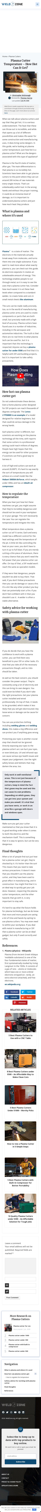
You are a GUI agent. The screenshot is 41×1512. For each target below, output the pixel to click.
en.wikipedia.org (12, 984)
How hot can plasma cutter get (16, 1374)
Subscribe (20, 1462)
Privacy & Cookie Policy (11, 1482)
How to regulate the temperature (17, 1377)
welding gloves (18, 725)
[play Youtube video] (20, 376)
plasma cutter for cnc (22, 1326)
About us (5, 1474)
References (8, 1391)
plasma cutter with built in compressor (19, 1345)
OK (34, 1509)
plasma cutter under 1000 (19, 1335)
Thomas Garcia (26, 98)
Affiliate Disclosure (10, 1486)
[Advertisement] (20, 30)
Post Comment (12, 1298)
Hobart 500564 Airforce (13, 479)
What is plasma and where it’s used (18, 1370)
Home (4, 56)
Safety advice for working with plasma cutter (19, 1382)
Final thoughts (10, 1387)
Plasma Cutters (15, 56)
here (6, 113)
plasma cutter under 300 (18, 1340)
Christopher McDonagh (21, 95)
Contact (5, 1478)
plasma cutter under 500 (18, 1351)
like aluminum (26, 299)
